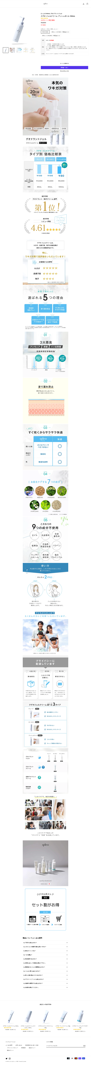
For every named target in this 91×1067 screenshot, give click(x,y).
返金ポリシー (32, 1047)
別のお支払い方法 (64, 70)
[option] (19, 29)
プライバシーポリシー (12, 1047)
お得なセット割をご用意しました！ (50, 29)
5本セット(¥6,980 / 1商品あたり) (51, 35)
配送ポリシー (10, 1050)
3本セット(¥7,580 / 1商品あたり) (60, 32)
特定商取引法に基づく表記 (31, 1045)
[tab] (45, 943)
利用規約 (23, 1047)
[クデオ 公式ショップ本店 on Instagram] (10, 1058)
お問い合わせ (18, 1045)
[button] (44, 18)
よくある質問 (9, 1045)
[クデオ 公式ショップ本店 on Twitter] (6, 1058)
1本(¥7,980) (45, 32)
